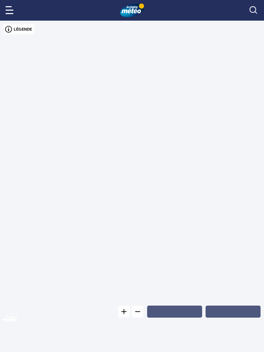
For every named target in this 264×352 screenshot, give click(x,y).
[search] (253, 10)
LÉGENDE (23, 29)
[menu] (10, 10)
